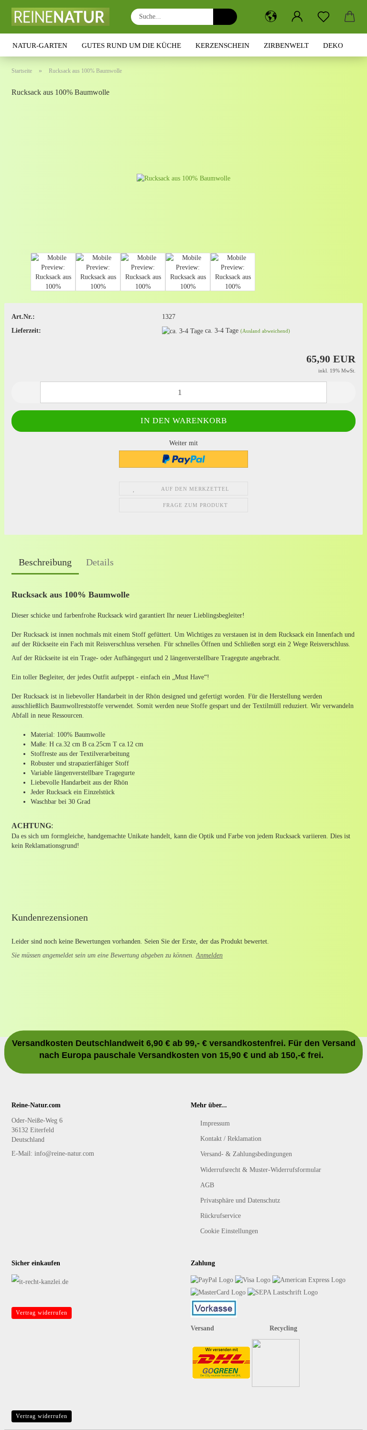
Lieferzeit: (26, 330)
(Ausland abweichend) (265, 331)
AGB (207, 1185)
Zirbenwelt (286, 45)
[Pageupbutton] (340, 1415)
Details (100, 562)
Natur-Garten (39, 45)
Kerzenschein (222, 45)
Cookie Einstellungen (229, 1231)
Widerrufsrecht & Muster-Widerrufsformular (260, 1169)
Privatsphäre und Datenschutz (240, 1200)
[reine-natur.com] (64, 17)
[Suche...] (225, 17)
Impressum (215, 1123)
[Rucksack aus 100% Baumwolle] (183, 177)
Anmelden (209, 955)
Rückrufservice (220, 1215)
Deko (333, 45)
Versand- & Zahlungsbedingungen (246, 1154)
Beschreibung (45, 562)
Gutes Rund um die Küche (131, 45)
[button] (271, 17)
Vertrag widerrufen (41, 1312)
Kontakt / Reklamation (230, 1138)
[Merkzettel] (323, 17)
